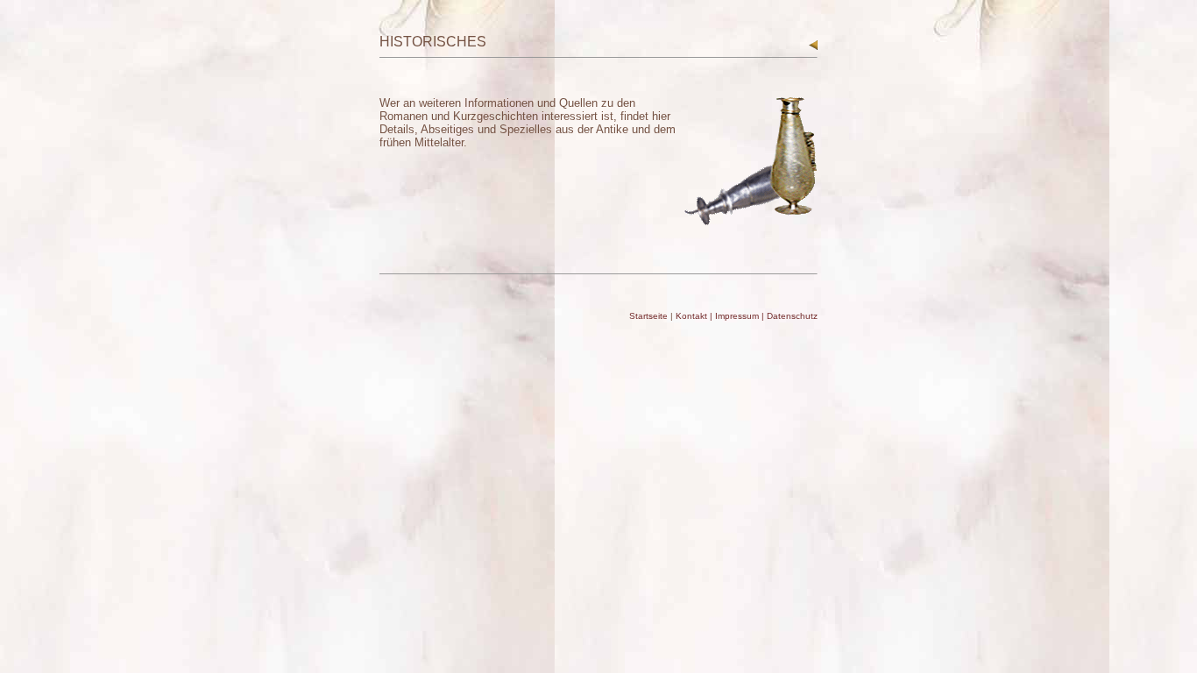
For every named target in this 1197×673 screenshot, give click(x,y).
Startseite (648, 316)
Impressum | (741, 316)
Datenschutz (792, 316)
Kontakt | (695, 316)
